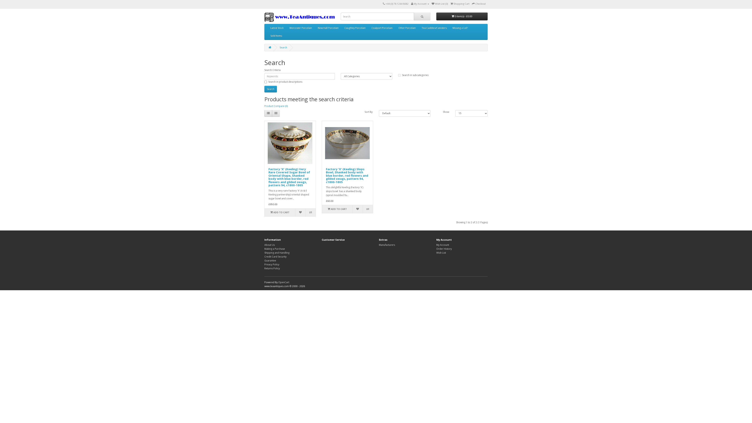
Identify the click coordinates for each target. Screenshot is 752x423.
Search (283, 47)
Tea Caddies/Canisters (434, 28)
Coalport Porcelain (381, 28)
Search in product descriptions (285, 81)
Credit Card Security (275, 256)
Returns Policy (272, 268)
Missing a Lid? (460, 28)
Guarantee (270, 260)
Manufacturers (387, 245)
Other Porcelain (407, 28)
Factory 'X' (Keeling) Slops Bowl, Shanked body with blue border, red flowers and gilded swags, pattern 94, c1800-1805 (347, 175)
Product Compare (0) (276, 106)
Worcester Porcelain (300, 28)
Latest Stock (277, 28)
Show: (446, 112)
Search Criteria (272, 70)
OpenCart (283, 282)
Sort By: (369, 112)
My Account (442, 245)
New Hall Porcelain (328, 28)
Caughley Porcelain (355, 28)
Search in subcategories (415, 75)
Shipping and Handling (276, 252)
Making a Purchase (274, 248)
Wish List (441, 252)
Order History (444, 248)
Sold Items (276, 35)
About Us (269, 245)
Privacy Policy (271, 264)
